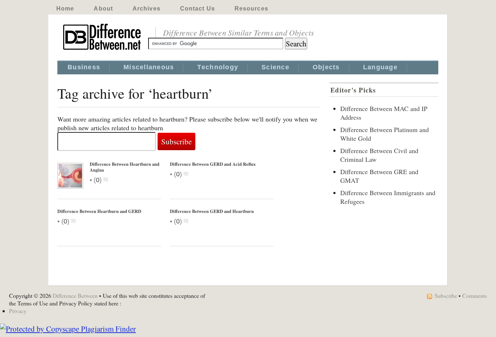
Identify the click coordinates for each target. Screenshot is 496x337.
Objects (326, 67)
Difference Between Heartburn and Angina (124, 167)
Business (84, 67)
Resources (251, 8)
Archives (146, 8)
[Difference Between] (102, 50)
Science (275, 67)
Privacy (18, 311)
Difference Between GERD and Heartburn (212, 211)
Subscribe (446, 295)
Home (65, 8)
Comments (474, 295)
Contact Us (197, 8)
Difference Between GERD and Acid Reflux (213, 164)
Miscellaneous (148, 67)
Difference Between (75, 295)
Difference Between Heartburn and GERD (99, 211)
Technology (217, 67)
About (103, 8)
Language (380, 67)
